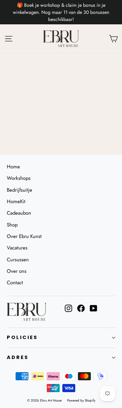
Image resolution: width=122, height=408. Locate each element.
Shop (12, 225)
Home (13, 166)
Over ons (16, 271)
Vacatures (17, 247)
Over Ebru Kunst (24, 236)
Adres (17, 357)
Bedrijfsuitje (19, 190)
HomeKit (16, 201)
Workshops (18, 178)
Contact (15, 282)
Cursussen (18, 259)
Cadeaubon (19, 213)
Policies (22, 337)
